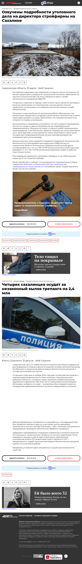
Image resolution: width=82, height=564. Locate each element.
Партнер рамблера (26, 556)
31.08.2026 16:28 (7, 281)
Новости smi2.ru (9, 275)
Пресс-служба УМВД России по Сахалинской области (20, 350)
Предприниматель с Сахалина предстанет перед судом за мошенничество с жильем (43, 204)
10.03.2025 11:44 (7, 8)
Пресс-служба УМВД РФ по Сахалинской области (19, 77)
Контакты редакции (25, 515)
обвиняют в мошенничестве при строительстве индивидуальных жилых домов (40, 165)
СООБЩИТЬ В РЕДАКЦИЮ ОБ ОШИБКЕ (45, 515)
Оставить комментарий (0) (64, 224)
